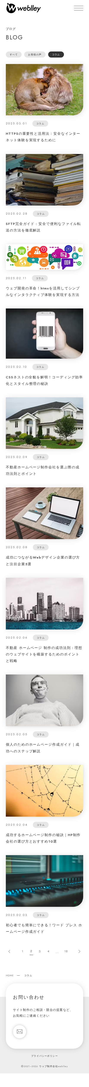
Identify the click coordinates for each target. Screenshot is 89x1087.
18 (66, 951)
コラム (56, 54)
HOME (10, 975)
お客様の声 (34, 54)
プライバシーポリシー (44, 1056)
